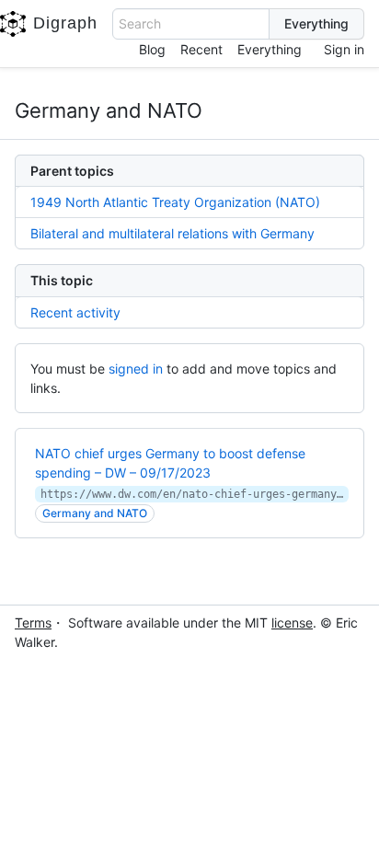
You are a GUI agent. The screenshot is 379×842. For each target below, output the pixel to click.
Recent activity (75, 312)
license (292, 622)
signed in (136, 368)
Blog (152, 49)
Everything (269, 49)
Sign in (344, 49)
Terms (33, 622)
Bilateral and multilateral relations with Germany (172, 233)
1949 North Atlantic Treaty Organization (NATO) (175, 202)
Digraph (65, 23)
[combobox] (191, 24)
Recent (201, 49)
